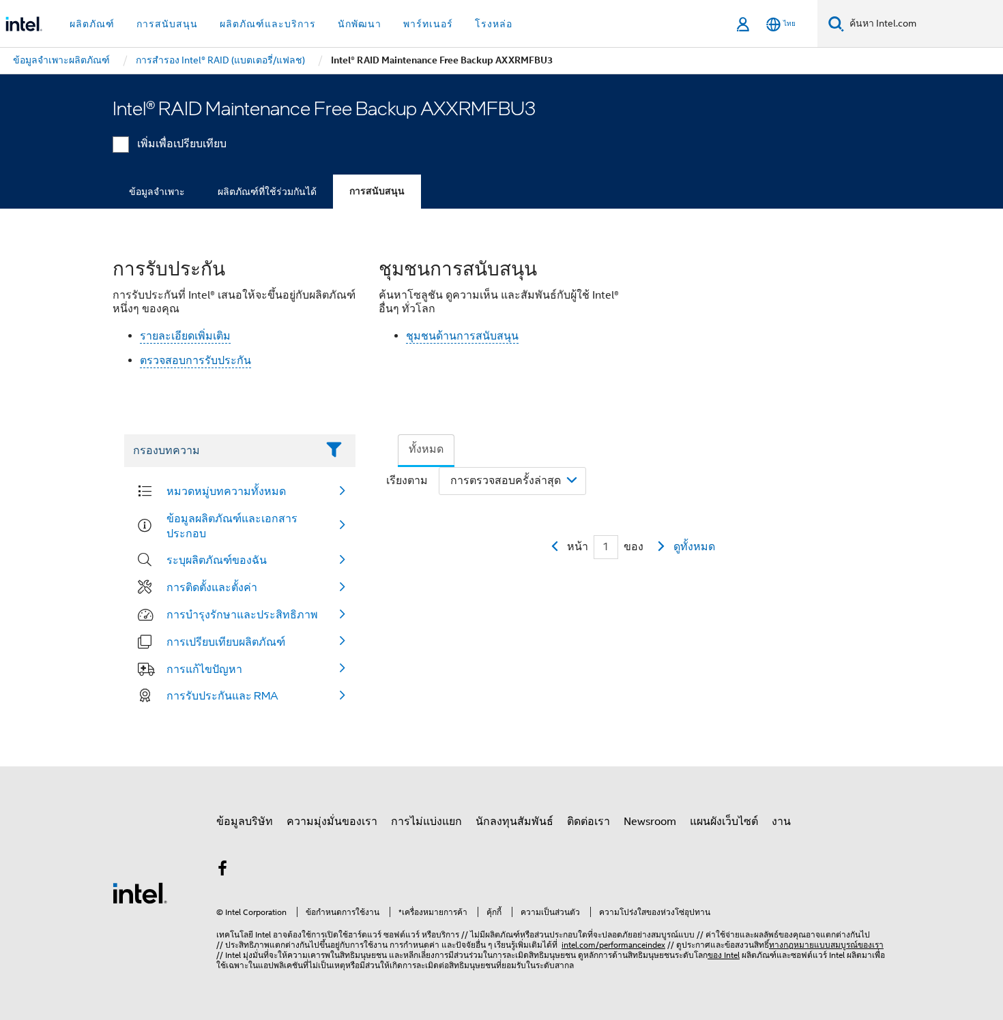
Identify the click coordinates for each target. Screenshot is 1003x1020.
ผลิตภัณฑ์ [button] (92, 24)
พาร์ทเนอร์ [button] (428, 24)
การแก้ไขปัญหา (204, 669)
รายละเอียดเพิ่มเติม (185, 336)
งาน (781, 821)
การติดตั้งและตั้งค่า (211, 587)
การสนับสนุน (377, 191)
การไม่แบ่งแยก (426, 821)
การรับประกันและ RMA (222, 695)
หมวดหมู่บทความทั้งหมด (226, 491)
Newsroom (650, 821)
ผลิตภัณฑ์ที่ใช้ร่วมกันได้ (267, 191)
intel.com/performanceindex (613, 945)
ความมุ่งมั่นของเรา (332, 821)
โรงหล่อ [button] (493, 24)
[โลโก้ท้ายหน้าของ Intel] (140, 892)
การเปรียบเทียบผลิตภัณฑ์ (225, 641)
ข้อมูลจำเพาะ (157, 191)
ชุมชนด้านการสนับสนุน (462, 336)
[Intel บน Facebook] (222, 870)
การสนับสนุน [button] (167, 24)
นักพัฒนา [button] (359, 24)
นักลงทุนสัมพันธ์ (514, 821)
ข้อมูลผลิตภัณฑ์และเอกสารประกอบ (231, 525)
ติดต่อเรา (588, 821)
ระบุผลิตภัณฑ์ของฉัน (216, 560)
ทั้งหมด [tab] (426, 449)
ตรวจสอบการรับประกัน (195, 361)
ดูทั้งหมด (694, 547)
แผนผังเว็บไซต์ (724, 821)
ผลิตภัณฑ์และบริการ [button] (268, 24)
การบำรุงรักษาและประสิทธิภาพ (242, 614)
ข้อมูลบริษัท (244, 821)
